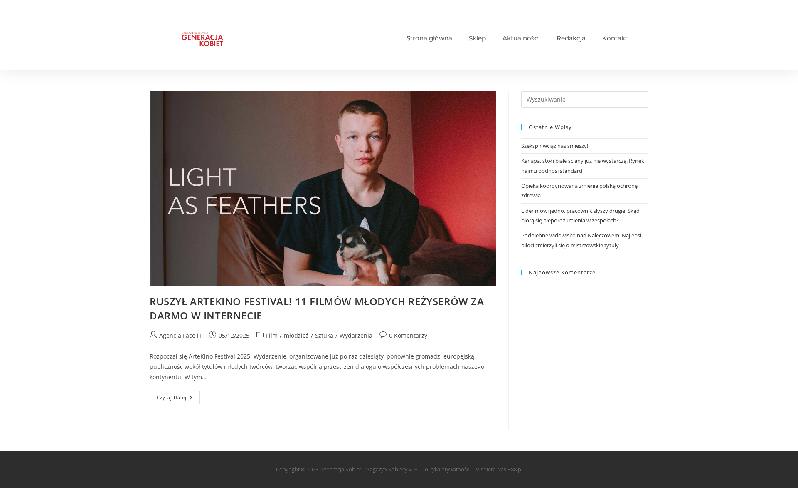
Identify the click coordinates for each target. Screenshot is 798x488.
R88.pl (514, 469)
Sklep (477, 38)
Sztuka (324, 335)
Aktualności (521, 38)
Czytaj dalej (178, 396)
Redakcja (571, 38)
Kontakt (615, 38)
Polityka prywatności (445, 469)
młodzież (296, 335)
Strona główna (429, 38)
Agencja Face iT (180, 335)
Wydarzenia (356, 335)
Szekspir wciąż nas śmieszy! (554, 145)
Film (272, 335)
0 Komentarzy (408, 335)
